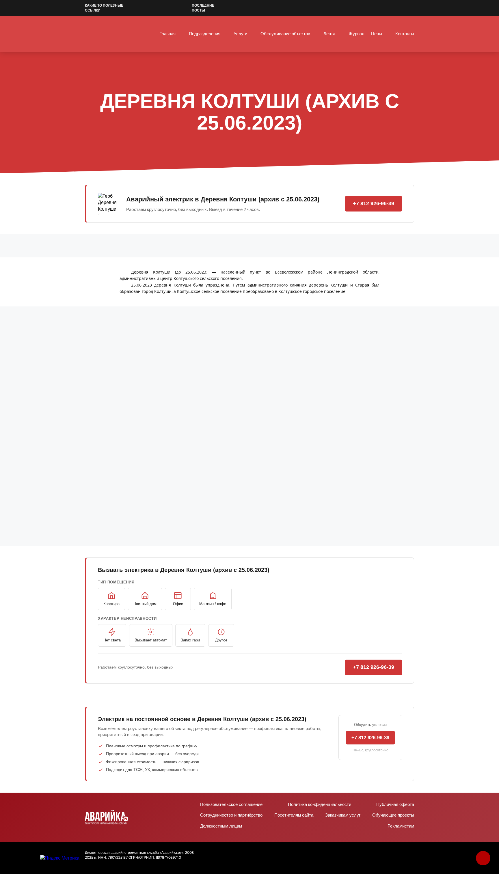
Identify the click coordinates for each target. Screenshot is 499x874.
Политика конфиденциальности (319, 804)
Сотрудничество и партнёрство (231, 815)
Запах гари (190, 640)
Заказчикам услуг (342, 815)
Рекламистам (401, 826)
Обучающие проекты (393, 815)
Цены (376, 34)
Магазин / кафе (212, 604)
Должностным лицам (221, 826)
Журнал (356, 34)
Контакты (404, 34)
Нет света (112, 640)
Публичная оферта (395, 804)
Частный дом (145, 604)
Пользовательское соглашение (231, 804)
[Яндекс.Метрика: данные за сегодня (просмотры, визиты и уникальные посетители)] (59, 858)
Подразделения (204, 34)
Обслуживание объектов (285, 34)
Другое (221, 640)
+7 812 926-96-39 (373, 203)
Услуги (240, 34)
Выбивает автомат (151, 640)
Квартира (111, 604)
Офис (178, 604)
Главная (167, 34)
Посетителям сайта (293, 815)
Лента (329, 34)
